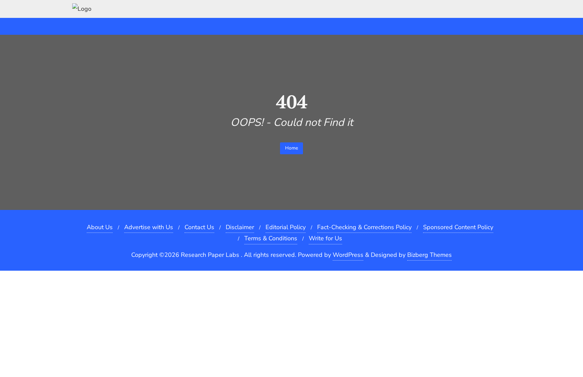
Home (291, 148)
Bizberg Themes (429, 255)
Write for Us (325, 238)
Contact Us (199, 227)
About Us (100, 227)
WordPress (348, 255)
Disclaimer (240, 227)
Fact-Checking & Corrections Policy (364, 227)
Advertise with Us (148, 227)
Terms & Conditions (270, 238)
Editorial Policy (286, 227)
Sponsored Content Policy (458, 227)
